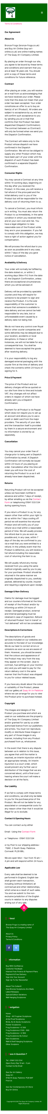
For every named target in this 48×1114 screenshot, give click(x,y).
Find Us (9, 1081)
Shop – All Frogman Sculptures (18, 1016)
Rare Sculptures (12, 1039)
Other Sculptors (12, 1044)
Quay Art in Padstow (33, 690)
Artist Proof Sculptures (15, 1019)
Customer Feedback (14, 969)
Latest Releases (12, 992)
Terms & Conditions (14, 939)
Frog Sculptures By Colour (17, 1036)
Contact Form (28, 831)
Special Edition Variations (16, 994)
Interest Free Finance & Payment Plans (22, 971)
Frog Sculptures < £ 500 (16, 1027)
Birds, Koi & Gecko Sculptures (18, 1022)
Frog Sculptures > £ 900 (16, 1033)
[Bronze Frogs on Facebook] (9, 948)
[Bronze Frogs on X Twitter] (16, 948)
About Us (9, 934)
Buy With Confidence (14, 966)
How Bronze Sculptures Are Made (20, 989)
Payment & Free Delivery (16, 974)
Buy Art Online (12, 1090)
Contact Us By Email (14, 1066)
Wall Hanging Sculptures (16, 997)
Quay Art (9, 1075)
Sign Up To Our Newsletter (17, 980)
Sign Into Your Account (15, 977)
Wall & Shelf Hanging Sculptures (19, 1041)
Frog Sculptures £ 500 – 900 (17, 1030)
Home (8, 1013)
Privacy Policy (11, 936)
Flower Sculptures (13, 1025)
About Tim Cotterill (13, 986)
